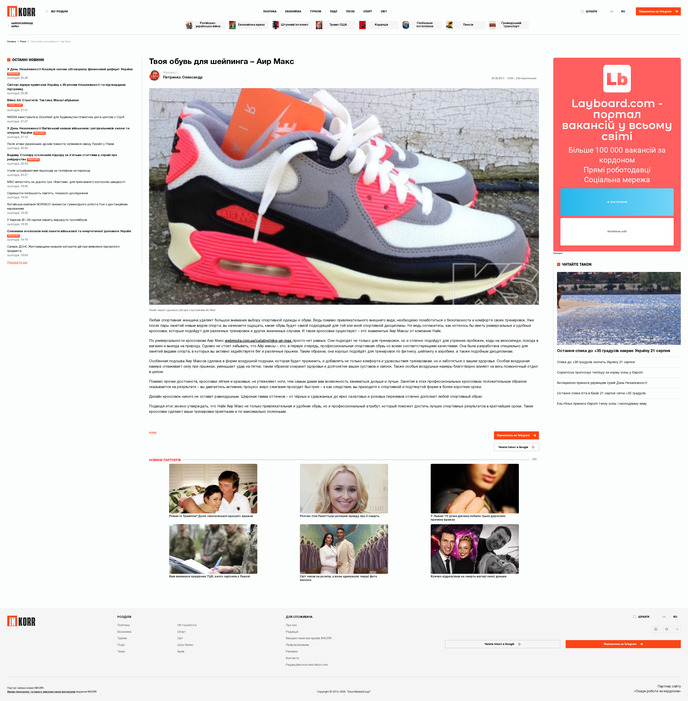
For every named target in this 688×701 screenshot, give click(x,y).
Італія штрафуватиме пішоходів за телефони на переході (48, 170)
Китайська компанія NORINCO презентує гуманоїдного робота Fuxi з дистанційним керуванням (67, 206)
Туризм (315, 11)
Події (333, 11)
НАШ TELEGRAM (618, 202)
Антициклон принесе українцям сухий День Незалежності (602, 383)
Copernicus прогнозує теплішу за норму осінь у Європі (600, 372)
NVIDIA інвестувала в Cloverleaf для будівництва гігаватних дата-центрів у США (65, 117)
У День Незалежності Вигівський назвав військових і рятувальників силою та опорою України (68, 130)
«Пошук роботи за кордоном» (657, 691)
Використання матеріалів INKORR (309, 638)
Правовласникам (297, 645)
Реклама (292, 651)
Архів (181, 651)
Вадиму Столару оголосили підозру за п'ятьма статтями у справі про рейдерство (62, 157)
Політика (269, 11)
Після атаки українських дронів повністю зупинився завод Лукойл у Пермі (60, 144)
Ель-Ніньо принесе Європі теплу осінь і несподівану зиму (602, 403)
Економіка (293, 11)
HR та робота (186, 625)
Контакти (292, 658)
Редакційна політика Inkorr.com (307, 665)
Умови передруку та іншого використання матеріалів (41, 692)
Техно (350, 11)
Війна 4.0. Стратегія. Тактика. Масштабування (43, 102)
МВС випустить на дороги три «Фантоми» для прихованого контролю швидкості (66, 182)
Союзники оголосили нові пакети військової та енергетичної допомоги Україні (69, 233)
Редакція (292, 632)
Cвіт (384, 11)
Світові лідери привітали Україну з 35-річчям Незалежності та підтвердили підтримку (66, 87)
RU (623, 11)
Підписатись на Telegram (513, 435)
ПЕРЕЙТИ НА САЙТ (617, 231)
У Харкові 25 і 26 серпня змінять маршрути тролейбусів (47, 220)
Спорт (367, 11)
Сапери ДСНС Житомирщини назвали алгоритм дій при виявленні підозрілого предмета (63, 248)
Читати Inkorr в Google (513, 447)
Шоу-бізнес (185, 645)
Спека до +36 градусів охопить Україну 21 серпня (596, 362)
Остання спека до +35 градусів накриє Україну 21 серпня (613, 351)
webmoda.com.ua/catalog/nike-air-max (259, 341)
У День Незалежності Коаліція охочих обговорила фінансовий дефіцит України (70, 71)
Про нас (291, 625)
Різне (153, 433)
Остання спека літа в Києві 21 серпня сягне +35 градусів (601, 393)
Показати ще (17, 262)
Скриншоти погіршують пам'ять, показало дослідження (47, 193)
